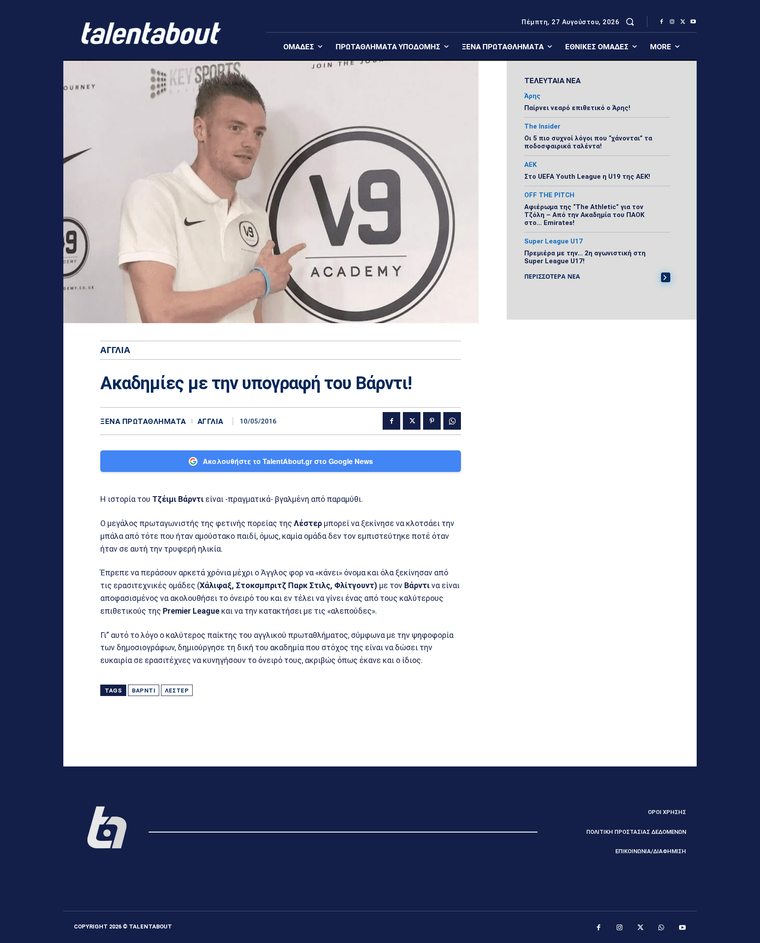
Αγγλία (210, 421)
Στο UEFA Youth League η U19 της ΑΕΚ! (587, 176)
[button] (629, 21)
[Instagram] (672, 22)
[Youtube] (693, 22)
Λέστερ (177, 690)
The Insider (542, 126)
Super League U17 (553, 241)
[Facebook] (661, 22)
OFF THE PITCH (549, 195)
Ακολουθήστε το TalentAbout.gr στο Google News (288, 461)
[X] (682, 22)
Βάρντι (143, 690)
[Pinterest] (432, 421)
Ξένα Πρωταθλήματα (143, 421)
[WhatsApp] (452, 421)
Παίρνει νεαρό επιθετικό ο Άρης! (577, 108)
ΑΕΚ (530, 165)
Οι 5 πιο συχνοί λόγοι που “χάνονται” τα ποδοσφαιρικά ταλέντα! (588, 142)
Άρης (532, 96)
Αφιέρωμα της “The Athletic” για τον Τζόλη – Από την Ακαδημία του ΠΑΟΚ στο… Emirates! (584, 215)
